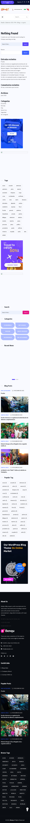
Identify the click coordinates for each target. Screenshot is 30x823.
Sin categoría (4, 114)
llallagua (4, 217)
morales (4, 221)
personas (4, 224)
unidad (4, 235)
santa (19, 231)
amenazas (18, 185)
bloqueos (13, 192)
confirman (20, 196)
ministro (20, 217)
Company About (7, 671)
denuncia (24, 199)
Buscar (3, 49)
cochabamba (12, 196)
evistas (20, 203)
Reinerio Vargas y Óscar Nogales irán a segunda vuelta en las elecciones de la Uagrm (13, 69)
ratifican (20, 228)
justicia (20, 214)
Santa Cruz (4, 110)
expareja (13, 206)
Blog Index (5, 668)
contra (4, 199)
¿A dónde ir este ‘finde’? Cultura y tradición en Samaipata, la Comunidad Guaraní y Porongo (13, 74)
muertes (12, 221)
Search (25, 44)
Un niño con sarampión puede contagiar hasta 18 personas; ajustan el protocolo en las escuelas (14, 78)
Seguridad (3, 112)
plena (11, 224)
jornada (13, 214)
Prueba (3, 62)
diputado (13, 203)
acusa (3, 185)
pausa (18, 221)
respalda (12, 231)
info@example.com (8, 649)
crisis (10, 199)
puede (12, 228)
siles (25, 231)
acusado (11, 185)
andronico (4, 189)
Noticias (3, 106)
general (11, 210)
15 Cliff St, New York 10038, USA (10, 643)
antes (12, 189)
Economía (3, 103)
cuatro (16, 199)
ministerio (12, 217)
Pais (2, 108)
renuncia (4, 231)
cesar (3, 196)
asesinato (4, 192)
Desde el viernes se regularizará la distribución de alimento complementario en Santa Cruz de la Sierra (15, 65)
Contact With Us (7, 675)
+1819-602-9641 (7, 646)
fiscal (20, 206)
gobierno (19, 210)
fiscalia (4, 210)
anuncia (19, 189)
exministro (4, 206)
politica (18, 224)
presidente (5, 228)
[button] (13, 379)
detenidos (4, 203)
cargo (20, 192)
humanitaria (5, 214)
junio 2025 (3, 95)
